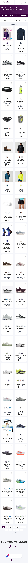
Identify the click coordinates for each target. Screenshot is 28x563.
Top (14, 560)
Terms (6, 550)
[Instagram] (18, 546)
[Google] (14, 546)
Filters (4, 20)
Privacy (11, 550)
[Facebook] (9, 546)
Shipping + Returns (18, 550)
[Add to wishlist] (12, 27)
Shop (2, 12)
